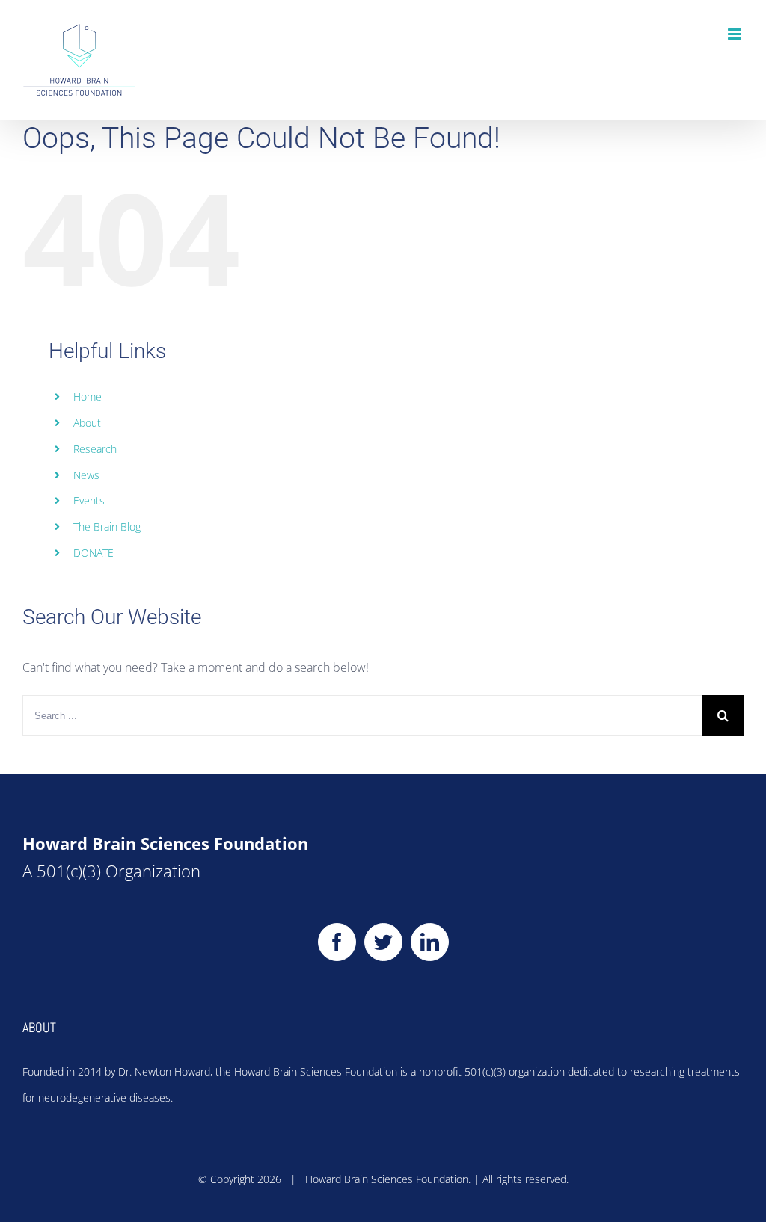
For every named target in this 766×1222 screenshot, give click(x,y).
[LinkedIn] (430, 942)
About (87, 423)
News (86, 475)
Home (87, 396)
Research (95, 449)
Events (89, 500)
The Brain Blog (107, 526)
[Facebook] (337, 942)
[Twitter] (383, 942)
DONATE (93, 553)
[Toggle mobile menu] (736, 34)
